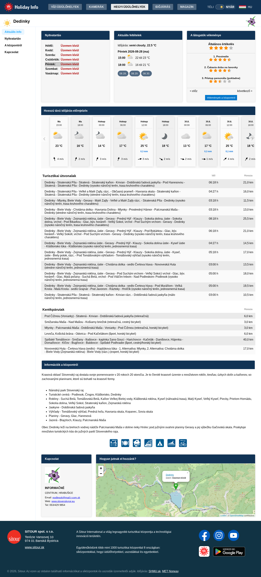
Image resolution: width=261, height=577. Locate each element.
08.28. (123, 73)
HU (250, 7)
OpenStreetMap (236, 515)
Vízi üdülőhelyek (65, 6)
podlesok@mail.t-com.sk (66, 497)
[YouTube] (233, 536)
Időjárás (162, 6)
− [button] (101, 473)
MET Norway (170, 571)
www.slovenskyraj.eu (63, 501)
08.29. (134, 73)
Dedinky (170, 474)
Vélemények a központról (221, 97)
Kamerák (96, 6)
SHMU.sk (155, 571)
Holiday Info (18, 4)
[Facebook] (204, 536)
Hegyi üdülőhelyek (129, 6)
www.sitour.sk (34, 547)
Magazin (187, 6)
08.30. (146, 73)
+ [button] (101, 468)
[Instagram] (219, 536)
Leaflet (223, 515)
